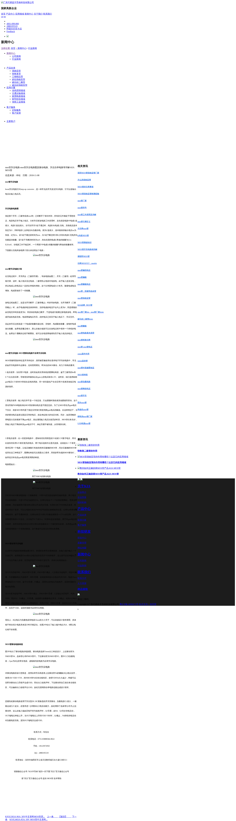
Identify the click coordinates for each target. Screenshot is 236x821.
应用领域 (19, 14)
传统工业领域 (18, 102)
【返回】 (65, 816)
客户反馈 (16, 113)
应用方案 (11, 87)
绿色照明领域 (18, 90)
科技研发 (84, 531)
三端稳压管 (17, 76)
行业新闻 (32, 48)
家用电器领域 (18, 96)
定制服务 (16, 110)
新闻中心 (29, 14)
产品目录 (11, 68)
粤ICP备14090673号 (129, 604)
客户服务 (11, 107)
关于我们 (38, 14)
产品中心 (10, 14)
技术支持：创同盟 (147, 604)
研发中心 (82, 538)
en (5, 16)
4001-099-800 (13, 24)
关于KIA (84, 486)
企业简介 (82, 492)
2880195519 (12, 26)
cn (2, 16)
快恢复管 (16, 73)
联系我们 (47, 14)
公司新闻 (16, 56)
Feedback (11, 31)
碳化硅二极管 (18, 82)
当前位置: (5, 48)
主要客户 (11, 121)
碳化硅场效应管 (19, 85)
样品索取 (83, 589)
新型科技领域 (18, 99)
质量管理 (82, 543)
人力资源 (82, 583)
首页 (3, 14)
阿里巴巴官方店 (14, 29)
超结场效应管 (18, 79)
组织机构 (82, 502)
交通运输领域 (18, 93)
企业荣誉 (82, 497)
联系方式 (82, 578)
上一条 (52, 816)
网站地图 (82, 548)
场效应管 (16, 71)
